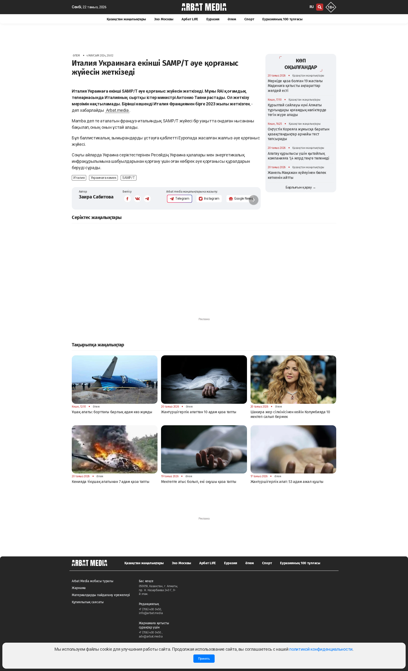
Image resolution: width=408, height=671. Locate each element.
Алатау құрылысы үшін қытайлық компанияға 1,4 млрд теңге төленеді (298, 155)
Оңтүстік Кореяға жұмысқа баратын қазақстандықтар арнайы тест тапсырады (298, 134)
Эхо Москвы (163, 19)
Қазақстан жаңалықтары (126, 19)
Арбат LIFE (190, 19)
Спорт (249, 19)
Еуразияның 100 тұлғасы (282, 19)
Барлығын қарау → (301, 187)
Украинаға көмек (103, 178)
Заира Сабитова (96, 197)
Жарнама (79, 588)
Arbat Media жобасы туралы (92, 581)
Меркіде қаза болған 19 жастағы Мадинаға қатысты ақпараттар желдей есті (295, 85)
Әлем (232, 19)
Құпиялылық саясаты (88, 602)
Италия (79, 178)
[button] (253, 200)
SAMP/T (128, 178)
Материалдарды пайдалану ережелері (101, 595)
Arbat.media (117, 110)
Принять (204, 658)
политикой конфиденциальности (321, 649)
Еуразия (212, 19)
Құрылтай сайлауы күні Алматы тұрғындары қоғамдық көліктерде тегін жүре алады (297, 110)
